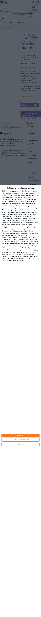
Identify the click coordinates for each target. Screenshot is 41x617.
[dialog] (20, 401)
